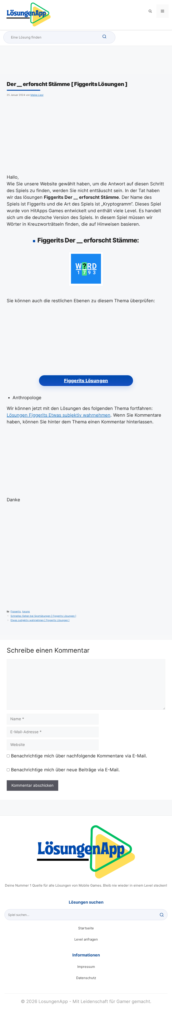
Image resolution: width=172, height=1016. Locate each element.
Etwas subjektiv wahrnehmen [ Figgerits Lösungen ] (40, 620)
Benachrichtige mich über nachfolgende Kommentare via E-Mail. (79, 756)
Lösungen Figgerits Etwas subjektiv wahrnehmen (58, 415)
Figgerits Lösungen (86, 380)
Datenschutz (86, 978)
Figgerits (16, 611)
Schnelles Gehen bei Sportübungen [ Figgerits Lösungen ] (43, 616)
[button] (150, 11)
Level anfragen (86, 939)
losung (26, 611)
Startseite (86, 928)
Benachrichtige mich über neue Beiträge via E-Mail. (65, 769)
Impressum (86, 967)
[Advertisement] (86, 134)
